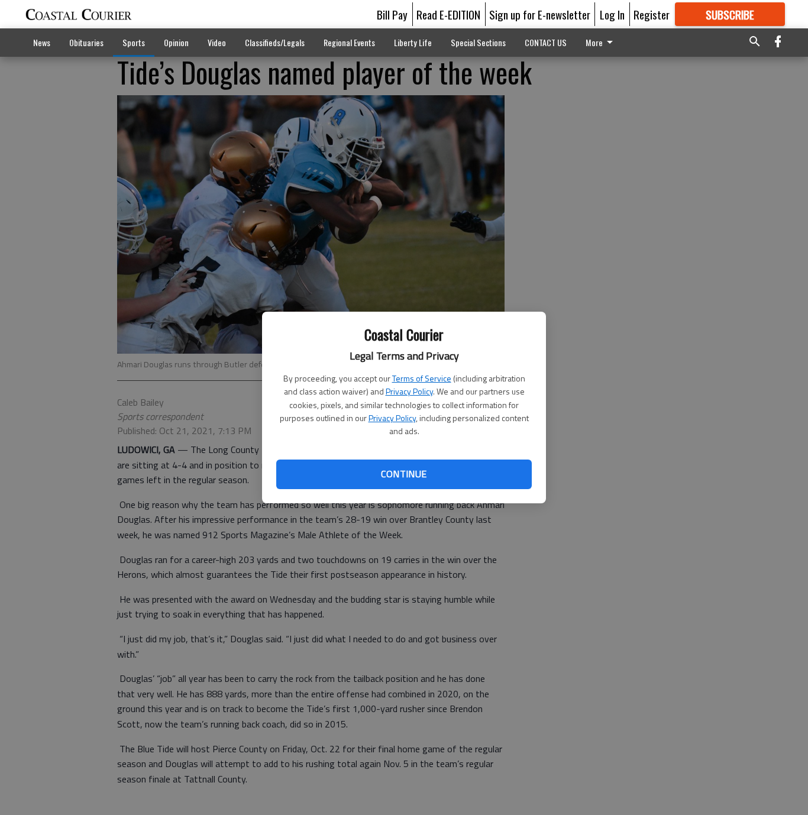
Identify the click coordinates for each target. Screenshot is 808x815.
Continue (403, 474)
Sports (133, 42)
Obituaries (86, 42)
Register (652, 14)
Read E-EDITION (448, 14)
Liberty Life (413, 42)
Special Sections (478, 42)
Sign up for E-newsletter (539, 14)
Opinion (176, 42)
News (41, 42)
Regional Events (349, 42)
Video (217, 42)
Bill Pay (392, 14)
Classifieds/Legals (275, 42)
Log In (612, 14)
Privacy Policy (409, 391)
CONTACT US (546, 42)
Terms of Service (421, 378)
